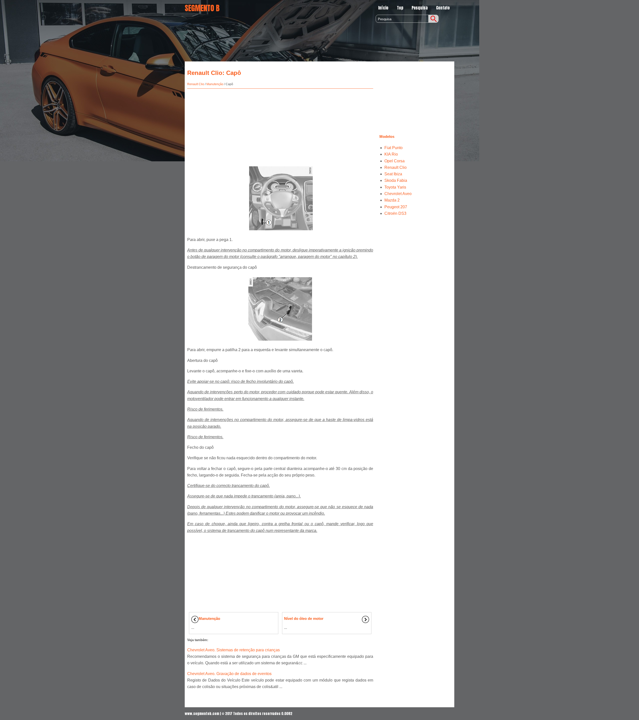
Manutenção (214, 84)
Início (383, 8)
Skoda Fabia (395, 180)
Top (400, 8)
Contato (443, 8)
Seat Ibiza (393, 174)
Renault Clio (195, 84)
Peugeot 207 (395, 207)
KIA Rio (391, 154)
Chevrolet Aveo (398, 194)
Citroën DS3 (395, 213)
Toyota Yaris (395, 187)
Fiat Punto (393, 148)
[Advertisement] (280, 125)
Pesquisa (420, 8)
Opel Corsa (394, 161)
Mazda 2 (392, 200)
